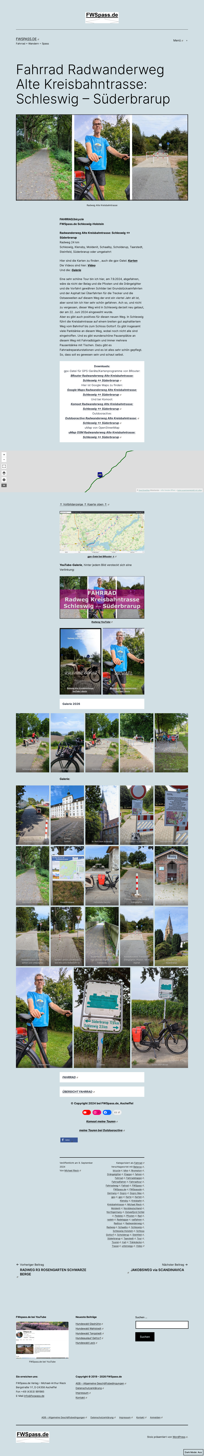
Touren (115, 1242)
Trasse (115, 1246)
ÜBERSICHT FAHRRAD (77, 1091)
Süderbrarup (113, 1238)
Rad (140, 1215)
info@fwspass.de (34, 1395)
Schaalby (123, 1227)
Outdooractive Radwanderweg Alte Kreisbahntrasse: (101, 418)
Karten (132, 260)
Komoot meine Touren (100, 1121)
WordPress (179, 1436)
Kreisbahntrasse (115, 1204)
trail (124, 1242)
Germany (112, 1193)
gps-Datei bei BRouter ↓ (101, 556)
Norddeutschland (133, 1208)
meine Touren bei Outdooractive (101, 1130)
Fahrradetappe (134, 1178)
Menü (177, 40)
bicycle (116, 1170)
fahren (138, 1174)
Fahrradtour (135, 1181)
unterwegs (127, 1246)
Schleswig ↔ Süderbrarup (101, 423)
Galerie (76, 270)
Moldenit (115, 1208)
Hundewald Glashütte (88, 1323)
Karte (128, 1196)
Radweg (111, 1227)
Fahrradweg (112, 1185)
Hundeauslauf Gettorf (88, 1338)
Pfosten (130, 1215)
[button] (69, 1140)
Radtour (118, 1223)
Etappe (128, 1174)
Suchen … (141, 1317)
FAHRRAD (69, 1077)
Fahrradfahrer (119, 1181)
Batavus (137, 1166)
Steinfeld (137, 1234)
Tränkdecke (135, 1242)
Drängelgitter (114, 1174)
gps (113, 1196)
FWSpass (137, 1185)
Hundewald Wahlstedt (88, 1328)
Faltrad (125, 1185)
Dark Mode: (191, 1452)
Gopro (123, 1193)
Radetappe (122, 1219)
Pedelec (119, 1215)
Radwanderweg (133, 1223)
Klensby (124, 1200)
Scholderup (123, 1234)
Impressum (82, 1392)
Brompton (136, 1170)
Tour (139, 1238)
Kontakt (80, 1397)
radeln (110, 1219)
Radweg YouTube (100, 622)
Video (91, 265)
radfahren (137, 1219)
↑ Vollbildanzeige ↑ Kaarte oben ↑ (83, 504)
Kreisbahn (136, 1200)
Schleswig (136, 1227)
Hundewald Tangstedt (89, 1333)
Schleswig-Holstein (123, 1231)
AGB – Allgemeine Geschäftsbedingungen (100, 1383)
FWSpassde (135, 1189)
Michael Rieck (71, 1170)
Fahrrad (138, 1162)
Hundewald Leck (85, 1342)
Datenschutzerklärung (89, 1388)
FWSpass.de (26, 39)
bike (126, 1170)
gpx (121, 1196)
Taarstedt (129, 1238)
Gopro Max (136, 1193)
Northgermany (114, 1212)
